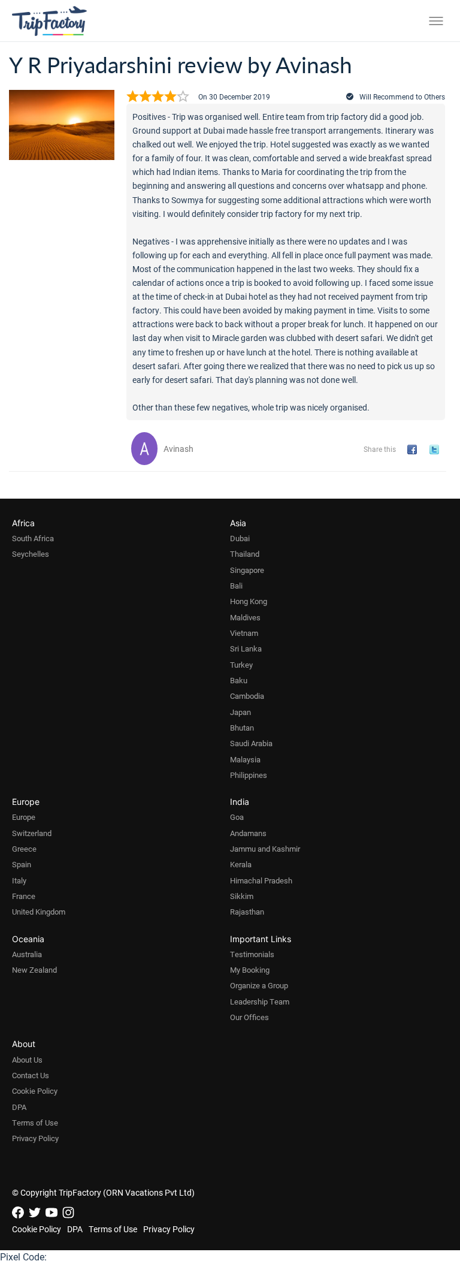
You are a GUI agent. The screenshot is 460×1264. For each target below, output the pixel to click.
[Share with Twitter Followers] (436, 450)
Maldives (245, 617)
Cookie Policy (35, 1090)
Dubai (240, 538)
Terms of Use (35, 1122)
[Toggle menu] (436, 21)
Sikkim (241, 896)
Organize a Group (259, 985)
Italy (19, 880)
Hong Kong (248, 601)
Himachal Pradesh (261, 880)
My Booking (250, 969)
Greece (24, 848)
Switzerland (32, 833)
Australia (27, 954)
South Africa (33, 538)
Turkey (241, 664)
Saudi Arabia (251, 743)
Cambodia (247, 695)
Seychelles (30, 553)
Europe (23, 817)
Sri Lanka (246, 648)
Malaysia (245, 759)
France (23, 896)
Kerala (241, 864)
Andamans (248, 833)
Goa (237, 817)
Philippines (248, 775)
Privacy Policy (35, 1138)
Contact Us (30, 1075)
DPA (19, 1107)
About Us (27, 1059)
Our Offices (249, 1017)
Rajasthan (247, 911)
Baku (238, 680)
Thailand (244, 553)
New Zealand (34, 969)
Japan (240, 712)
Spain (21, 864)
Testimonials (252, 954)
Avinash (178, 448)
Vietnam (244, 633)
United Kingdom (38, 911)
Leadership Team (259, 1001)
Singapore (247, 570)
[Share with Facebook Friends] (414, 450)
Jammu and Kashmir (265, 848)
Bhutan (242, 727)
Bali (236, 585)
